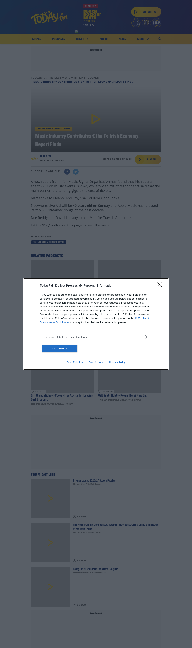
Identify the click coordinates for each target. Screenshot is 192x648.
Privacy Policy (117, 362)
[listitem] (96, 337)
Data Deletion (75, 362)
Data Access (96, 362)
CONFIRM (59, 348)
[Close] (160, 285)
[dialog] (96, 324)
